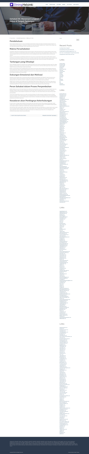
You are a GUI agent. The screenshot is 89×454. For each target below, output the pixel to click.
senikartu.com (62, 225)
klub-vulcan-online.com (63, 387)
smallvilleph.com (62, 135)
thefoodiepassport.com (63, 179)
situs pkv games (62, 63)
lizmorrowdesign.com (63, 402)
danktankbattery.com (63, 273)
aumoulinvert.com (63, 178)
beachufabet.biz (62, 414)
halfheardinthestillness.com (64, 167)
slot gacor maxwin (44, 442)
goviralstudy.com (62, 185)
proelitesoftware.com (63, 383)
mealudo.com (62, 274)
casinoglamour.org (63, 198)
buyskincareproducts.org (64, 194)
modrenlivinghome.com (63, 423)
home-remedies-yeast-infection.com (66, 336)
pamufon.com (62, 394)
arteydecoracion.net (63, 158)
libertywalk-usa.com (63, 94)
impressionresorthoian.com (64, 288)
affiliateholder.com (63, 318)
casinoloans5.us (62, 174)
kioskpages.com (62, 404)
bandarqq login (62, 84)
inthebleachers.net (63, 192)
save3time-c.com (62, 109)
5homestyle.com (62, 202)
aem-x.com (61, 354)
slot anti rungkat (60, 441)
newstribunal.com (62, 330)
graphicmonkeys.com (63, 376)
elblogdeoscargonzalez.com (64, 155)
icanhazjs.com (62, 183)
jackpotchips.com (62, 382)
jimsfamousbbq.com (63, 93)
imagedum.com (62, 406)
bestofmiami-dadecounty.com (65, 338)
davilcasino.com (62, 352)
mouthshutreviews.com (63, 343)
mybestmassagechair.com (64, 168)
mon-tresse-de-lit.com (63, 415)
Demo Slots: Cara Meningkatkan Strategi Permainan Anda (69, 52)
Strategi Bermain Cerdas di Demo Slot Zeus (67, 54)
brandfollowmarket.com (64, 300)
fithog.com (61, 159)
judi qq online (62, 66)
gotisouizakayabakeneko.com (64, 236)
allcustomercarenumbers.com (64, 384)
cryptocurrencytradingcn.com (64, 297)
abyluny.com (62, 431)
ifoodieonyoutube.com (63, 339)
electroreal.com (62, 337)
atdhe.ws (61, 165)
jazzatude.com (62, 128)
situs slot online (37, 442)
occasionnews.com (63, 311)
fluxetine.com (62, 170)
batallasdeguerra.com (63, 137)
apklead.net (62, 433)
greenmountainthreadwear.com (65, 293)
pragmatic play (12, 442)
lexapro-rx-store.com (63, 193)
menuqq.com (12, 441)
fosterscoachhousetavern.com (65, 251)
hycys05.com (62, 259)
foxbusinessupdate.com (64, 278)
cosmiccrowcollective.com (64, 234)
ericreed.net (62, 169)
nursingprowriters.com (63, 292)
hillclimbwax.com (62, 309)
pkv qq (51, 443)
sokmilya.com (62, 430)
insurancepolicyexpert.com (64, 119)
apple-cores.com (62, 187)
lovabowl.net (62, 328)
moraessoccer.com (63, 140)
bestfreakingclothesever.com (64, 289)
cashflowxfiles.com (63, 263)
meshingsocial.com (63, 268)
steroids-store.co (62, 157)
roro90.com (61, 220)
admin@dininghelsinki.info (21, 38)
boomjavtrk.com (62, 432)
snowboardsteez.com (63, 261)
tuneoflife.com (62, 316)
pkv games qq (50, 441)
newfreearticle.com (63, 255)
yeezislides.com (62, 334)
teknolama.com (62, 248)
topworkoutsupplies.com (64, 342)
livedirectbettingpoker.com (64, 277)
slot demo (61, 74)
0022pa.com (62, 129)
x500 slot (55, 441)
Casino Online (52, 4)
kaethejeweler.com (63, 410)
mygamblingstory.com (63, 211)
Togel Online (76, 4)
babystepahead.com (63, 306)
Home (47, 4)
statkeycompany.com (63, 120)
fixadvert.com (62, 107)
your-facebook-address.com (64, 421)
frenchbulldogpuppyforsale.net (65, 195)
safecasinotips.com (63, 381)
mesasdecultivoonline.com (64, 252)
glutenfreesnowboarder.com (64, 401)
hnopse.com (62, 310)
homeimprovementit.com (64, 329)
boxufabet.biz (62, 418)
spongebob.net (62, 239)
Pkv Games (59, 4)
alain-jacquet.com (63, 235)
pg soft (46, 441)
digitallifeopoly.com (63, 345)
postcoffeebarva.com (63, 242)
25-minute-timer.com (63, 363)
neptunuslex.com (62, 100)
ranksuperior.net (62, 305)
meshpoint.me (62, 238)
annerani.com (62, 127)
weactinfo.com (62, 267)
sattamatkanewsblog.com (64, 296)
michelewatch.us (62, 102)
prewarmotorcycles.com (64, 113)
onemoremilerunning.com (64, 260)
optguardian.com (62, 349)
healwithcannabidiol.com (64, 403)
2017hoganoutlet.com (63, 213)
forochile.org (62, 141)
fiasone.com (62, 272)
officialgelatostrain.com (63, 409)
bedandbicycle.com (63, 374)
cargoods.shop (62, 231)
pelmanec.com (62, 214)
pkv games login (62, 64)
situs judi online (62, 71)
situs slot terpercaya (70, 441)
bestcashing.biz (62, 148)
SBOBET (63, 4)
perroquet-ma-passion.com (64, 422)
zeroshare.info (62, 130)
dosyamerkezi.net (62, 116)
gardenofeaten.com (63, 258)
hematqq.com (55, 444)
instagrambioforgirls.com (64, 262)
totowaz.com (62, 298)
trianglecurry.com (62, 405)
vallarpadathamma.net (63, 245)
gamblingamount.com (63, 308)
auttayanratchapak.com (63, 241)
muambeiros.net (62, 151)
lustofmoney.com (62, 312)
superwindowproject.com (64, 180)
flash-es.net (62, 283)
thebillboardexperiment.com (64, 413)
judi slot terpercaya (63, 69)
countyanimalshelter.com (64, 302)
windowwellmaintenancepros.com (65, 317)
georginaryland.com (63, 161)
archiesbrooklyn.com (63, 150)
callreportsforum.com (63, 429)
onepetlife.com (62, 412)
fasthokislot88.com (63, 380)
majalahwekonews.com (63, 212)
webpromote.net (62, 156)
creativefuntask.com (63, 364)
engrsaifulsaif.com (63, 365)
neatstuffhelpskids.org (63, 139)
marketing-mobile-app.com (64, 270)
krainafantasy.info (62, 223)
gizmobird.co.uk (62, 97)
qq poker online (61, 444)
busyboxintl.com (62, 240)
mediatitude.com (62, 112)
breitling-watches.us (63, 104)
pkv (60, 82)
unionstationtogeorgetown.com (65, 367)
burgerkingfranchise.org (63, 244)
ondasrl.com (62, 399)
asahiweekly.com (62, 372)
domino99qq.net (62, 215)
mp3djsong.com (62, 98)
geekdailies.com (62, 425)
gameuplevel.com (63, 356)
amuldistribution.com (63, 358)
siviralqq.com (62, 287)
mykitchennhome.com (63, 177)
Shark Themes (76, 452)
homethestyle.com (63, 357)
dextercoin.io (62, 199)
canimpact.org (62, 184)
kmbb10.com (62, 264)
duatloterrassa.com (63, 393)
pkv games (61, 80)
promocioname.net (63, 145)
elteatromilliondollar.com (64, 243)
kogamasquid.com (63, 196)
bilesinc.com (62, 131)
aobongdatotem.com (63, 335)
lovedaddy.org (62, 279)
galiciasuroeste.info (63, 136)
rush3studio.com (62, 219)
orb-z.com (61, 250)
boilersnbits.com (62, 253)
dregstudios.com (62, 138)
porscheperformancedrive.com (65, 395)
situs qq (61, 73)
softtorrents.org (62, 391)
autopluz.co (62, 108)
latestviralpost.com (63, 254)
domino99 (26, 441)
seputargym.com (62, 347)
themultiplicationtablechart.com (65, 197)
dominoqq (61, 70)
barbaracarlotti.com (63, 189)
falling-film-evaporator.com (64, 290)
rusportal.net (62, 226)
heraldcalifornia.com (63, 375)
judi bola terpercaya (22, 444)
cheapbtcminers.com (63, 366)
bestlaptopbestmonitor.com (64, 160)
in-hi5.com (61, 222)
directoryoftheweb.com (63, 216)
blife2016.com (62, 400)
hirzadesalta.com (62, 344)
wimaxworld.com (62, 146)
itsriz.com (61, 230)
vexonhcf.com (62, 110)
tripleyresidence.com (63, 390)
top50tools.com (62, 123)
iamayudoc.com (62, 368)
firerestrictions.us (62, 149)
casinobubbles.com (63, 346)
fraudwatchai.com (62, 353)
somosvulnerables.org (63, 392)
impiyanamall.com (63, 348)
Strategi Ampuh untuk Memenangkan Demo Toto (68, 51)
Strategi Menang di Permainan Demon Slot (67, 49)
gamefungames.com (63, 362)
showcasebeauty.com (63, 118)
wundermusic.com (63, 361)
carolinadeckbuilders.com (64, 121)
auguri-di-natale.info (63, 101)
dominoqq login (35, 443)
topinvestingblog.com (63, 122)
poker (20, 441)
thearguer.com (62, 269)
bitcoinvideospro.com (63, 233)
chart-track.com (62, 142)
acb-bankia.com (62, 282)
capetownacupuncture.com (64, 232)
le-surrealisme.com (63, 117)
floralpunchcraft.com (63, 271)
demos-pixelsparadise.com (64, 111)
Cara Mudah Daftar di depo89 (65, 48)
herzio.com (61, 221)
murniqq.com (50, 444)
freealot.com (62, 371)
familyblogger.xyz (62, 385)
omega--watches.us (63, 103)
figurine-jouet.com (63, 420)
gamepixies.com (62, 377)
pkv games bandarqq (56, 443)
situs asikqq (61, 75)
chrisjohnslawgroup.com (64, 386)
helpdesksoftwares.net (63, 327)
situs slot (65, 441)
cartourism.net (62, 186)
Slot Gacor (69, 4)
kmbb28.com (62, 428)
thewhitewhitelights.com (64, 164)
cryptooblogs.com (63, 355)
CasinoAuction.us (62, 175)
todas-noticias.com (63, 224)
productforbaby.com (63, 249)
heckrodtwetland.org (63, 166)
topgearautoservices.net (64, 419)
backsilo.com (62, 286)
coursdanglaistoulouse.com (64, 99)
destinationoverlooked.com (64, 307)
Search (61, 38)
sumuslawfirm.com (63, 291)
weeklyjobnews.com (63, 301)
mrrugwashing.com (63, 281)
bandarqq (61, 72)
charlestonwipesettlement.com (65, 299)
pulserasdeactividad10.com (64, 188)
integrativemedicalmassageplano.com (66, 280)
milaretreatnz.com (63, 132)
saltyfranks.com (62, 126)
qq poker (66, 442)
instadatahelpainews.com (64, 424)
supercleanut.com (63, 373)
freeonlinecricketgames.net (64, 147)
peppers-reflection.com (64, 315)
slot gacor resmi (50, 442)
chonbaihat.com (62, 154)
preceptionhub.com (63, 333)
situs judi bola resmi (44, 444)
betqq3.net (61, 173)
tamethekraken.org (63, 396)
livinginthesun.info (63, 229)
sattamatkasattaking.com (64, 411)
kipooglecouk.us (62, 176)
